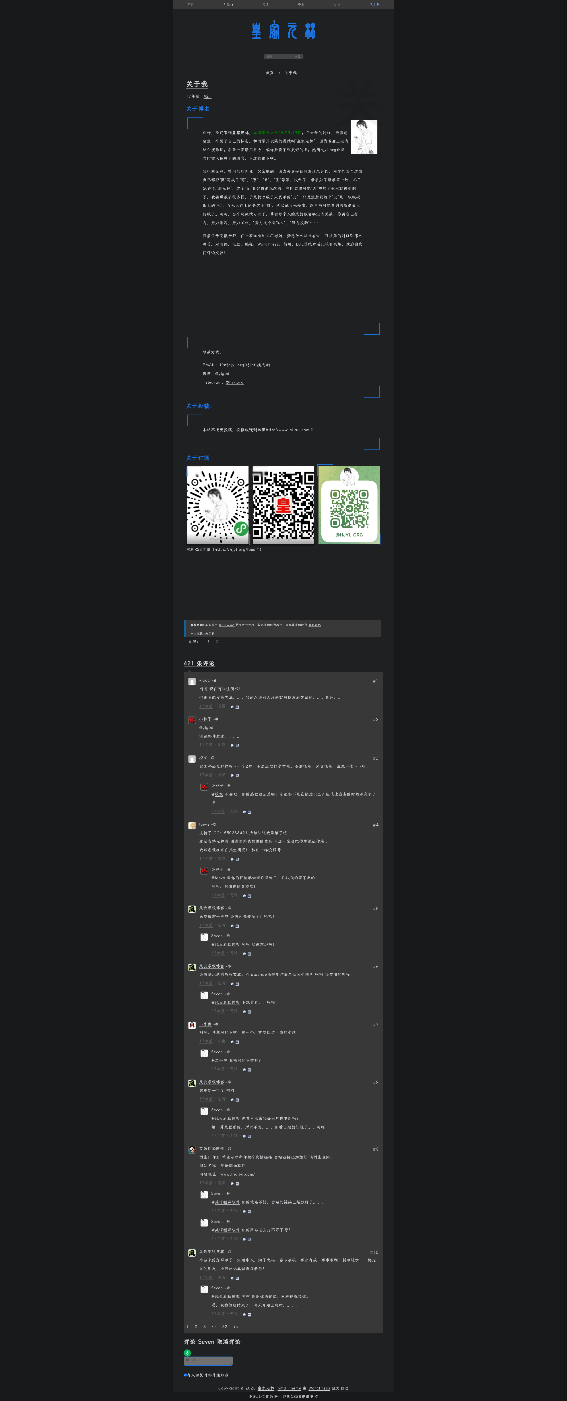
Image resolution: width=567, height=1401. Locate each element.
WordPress (319, 1388)
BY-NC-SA (227, 625)
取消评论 (229, 1341)
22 (224, 1326)
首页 (270, 73)
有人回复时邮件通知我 (208, 1375)
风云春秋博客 (211, 908)
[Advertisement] (283, 293)
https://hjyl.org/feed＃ (237, 549)
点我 (297, 56)
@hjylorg (235, 382)
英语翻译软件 (211, 1148)
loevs (220, 878)
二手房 (205, 1024)
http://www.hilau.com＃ (290, 430)
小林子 (205, 719)
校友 (219, 794)
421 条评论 (199, 663)
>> (236, 1326)
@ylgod (222, 373)
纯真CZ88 (291, 1396)
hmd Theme (289, 1388)
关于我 (197, 84)
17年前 (206, 706)
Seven (206, 1341)
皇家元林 (283, 31)
